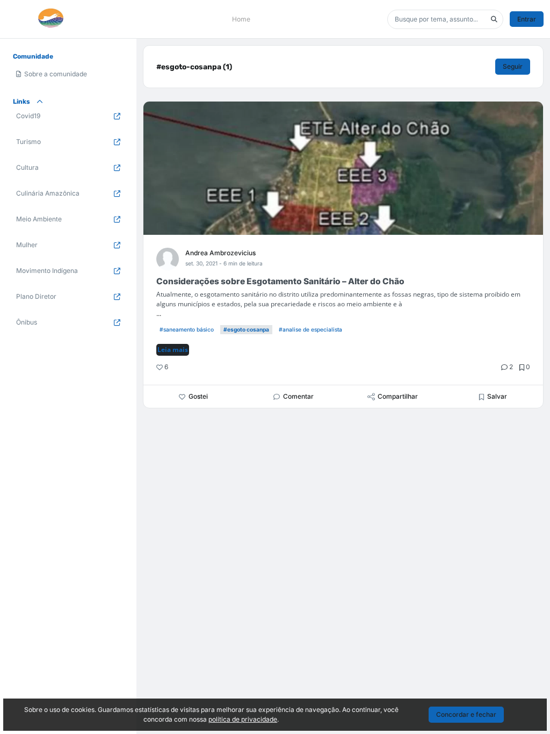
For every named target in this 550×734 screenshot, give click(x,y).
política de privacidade (242, 719)
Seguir (513, 66)
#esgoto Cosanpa (246, 329)
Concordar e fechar (466, 714)
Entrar (526, 19)
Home (241, 19)
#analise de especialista (310, 329)
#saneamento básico (187, 329)
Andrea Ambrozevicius (220, 253)
